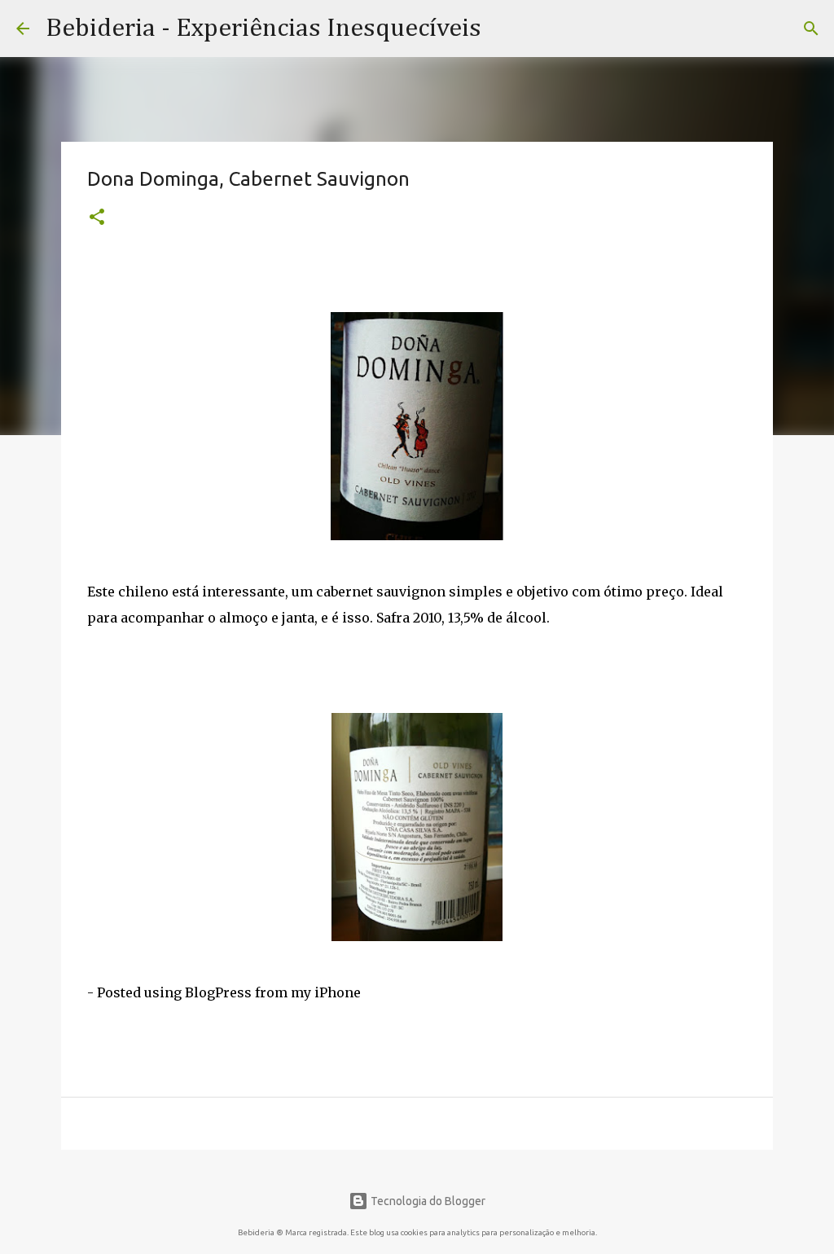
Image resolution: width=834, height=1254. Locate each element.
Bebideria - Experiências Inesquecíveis (263, 28)
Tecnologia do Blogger (426, 1201)
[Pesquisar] (811, 28)
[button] (97, 218)
